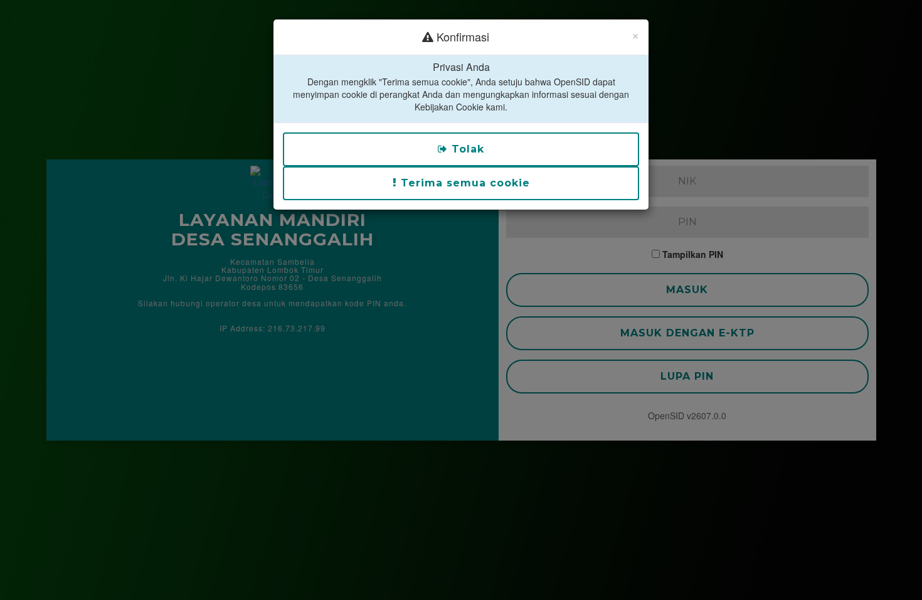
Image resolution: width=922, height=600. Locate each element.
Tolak (466, 149)
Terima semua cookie (463, 183)
